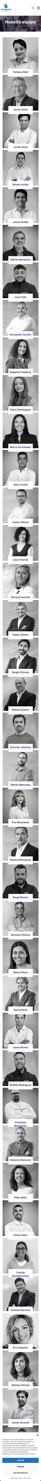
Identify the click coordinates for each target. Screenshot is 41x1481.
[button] (37, 1435)
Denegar (20, 1467)
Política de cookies (16, 1478)
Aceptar (20, 1460)
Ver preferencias (20, 1473)
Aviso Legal (27, 1478)
